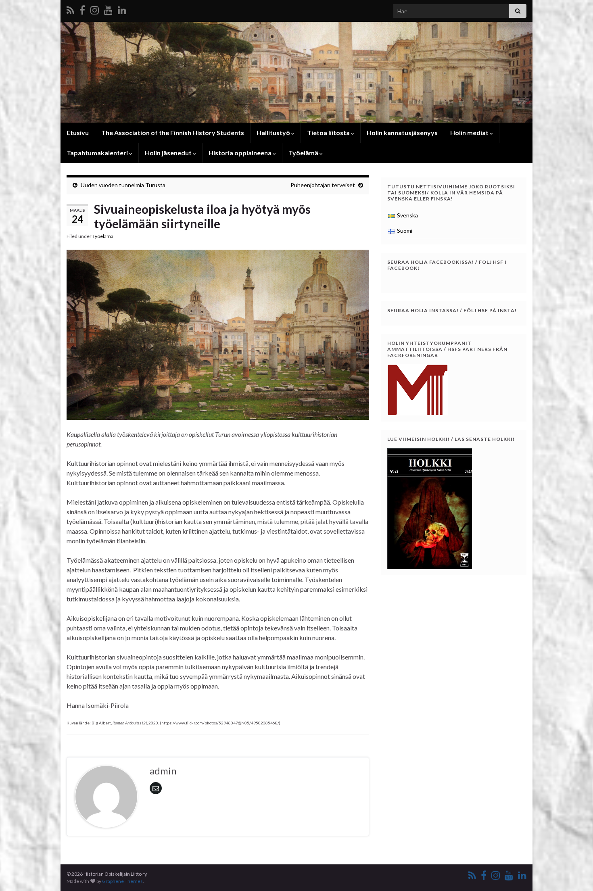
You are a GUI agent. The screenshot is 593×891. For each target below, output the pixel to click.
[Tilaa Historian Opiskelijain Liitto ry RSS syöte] (70, 9)
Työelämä (303, 152)
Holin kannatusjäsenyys (402, 132)
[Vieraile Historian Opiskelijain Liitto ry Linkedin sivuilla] (122, 9)
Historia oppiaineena (241, 152)
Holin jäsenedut (169, 152)
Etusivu (78, 132)
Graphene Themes (122, 881)
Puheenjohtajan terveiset (322, 185)
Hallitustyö (274, 132)
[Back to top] (575, 873)
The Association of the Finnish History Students (172, 132)
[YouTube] (108, 9)
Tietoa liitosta (329, 132)
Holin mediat (470, 132)
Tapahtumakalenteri (98, 152)
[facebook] (82, 9)
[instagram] (94, 9)
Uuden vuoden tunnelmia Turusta (123, 185)
